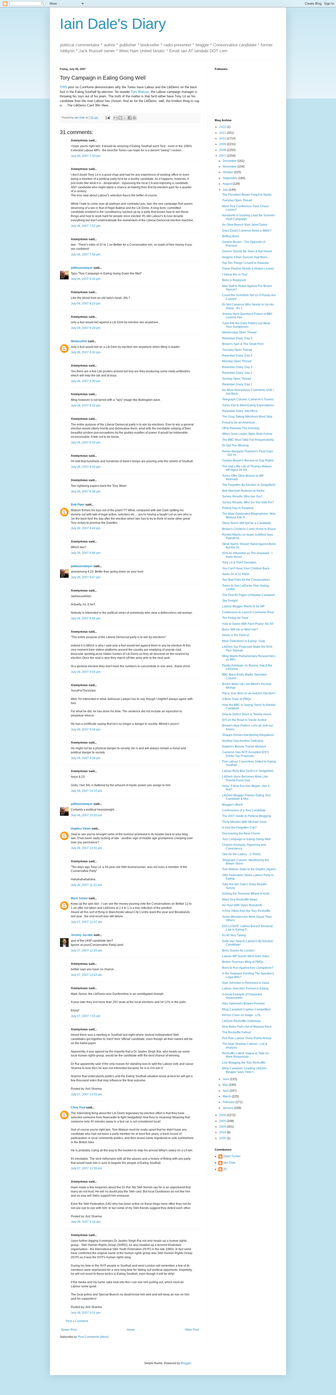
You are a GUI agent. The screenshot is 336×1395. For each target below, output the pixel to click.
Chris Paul (78, 1107)
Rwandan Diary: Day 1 (237, 384)
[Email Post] (107, 117)
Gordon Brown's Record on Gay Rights (248, 460)
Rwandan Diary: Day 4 (237, 355)
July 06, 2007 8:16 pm (85, 279)
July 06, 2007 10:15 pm (86, 791)
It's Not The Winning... (236, 445)
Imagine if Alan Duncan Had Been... (246, 257)
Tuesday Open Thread (237, 200)
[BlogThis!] (120, 117)
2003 (223, 1132)
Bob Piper (78, 504)
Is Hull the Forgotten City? (239, 827)
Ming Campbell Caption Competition (246, 1009)
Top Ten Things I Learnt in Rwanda (245, 263)
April (226, 1090)
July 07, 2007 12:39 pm (86, 1168)
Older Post (192, 1329)
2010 (223, 138)
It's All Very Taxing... (235, 935)
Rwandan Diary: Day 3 (237, 367)
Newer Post (68, 1329)
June (226, 1079)
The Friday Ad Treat (235, 618)
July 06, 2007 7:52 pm (85, 226)
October (228, 172)
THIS (63, 87)
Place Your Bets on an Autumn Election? (249, 693)
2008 (223, 150)
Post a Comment (77, 1321)
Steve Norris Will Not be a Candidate (246, 523)
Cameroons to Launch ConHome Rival (248, 612)
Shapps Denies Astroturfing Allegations (248, 735)
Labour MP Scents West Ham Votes (245, 956)
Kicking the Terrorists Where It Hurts (246, 893)
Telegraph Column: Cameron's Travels (248, 399)
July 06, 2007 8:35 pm (85, 467)
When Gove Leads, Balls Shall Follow (247, 434)
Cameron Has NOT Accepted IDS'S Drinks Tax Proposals (245, 753)
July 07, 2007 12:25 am (86, 950)
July (226, 189)
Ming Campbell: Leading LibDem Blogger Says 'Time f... (244, 1070)
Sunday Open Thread (236, 378)
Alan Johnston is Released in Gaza (245, 983)
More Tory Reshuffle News (239, 899)
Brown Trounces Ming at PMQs (242, 962)
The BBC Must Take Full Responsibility (248, 440)
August (228, 184)
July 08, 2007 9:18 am (85, 1222)
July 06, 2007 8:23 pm (85, 303)
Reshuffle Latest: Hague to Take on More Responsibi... (245, 1055)
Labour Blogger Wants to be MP (243, 606)
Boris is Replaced (234, 280)
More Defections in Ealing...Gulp (243, 641)
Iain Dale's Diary (113, 24)
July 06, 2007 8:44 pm (85, 528)
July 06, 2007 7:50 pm (85, 156)
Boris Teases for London (238, 950)
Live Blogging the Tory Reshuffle (243, 1062)
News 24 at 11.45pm (235, 574)
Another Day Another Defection (242, 741)
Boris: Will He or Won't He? (240, 629)
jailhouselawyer (82, 268)
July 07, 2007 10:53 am (86, 1094)
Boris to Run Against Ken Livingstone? (247, 968)
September (230, 178)
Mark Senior (79, 898)
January (228, 1108)
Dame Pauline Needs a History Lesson (248, 268)
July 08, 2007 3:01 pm (85, 1312)
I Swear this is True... (236, 274)
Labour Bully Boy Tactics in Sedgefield (247, 771)
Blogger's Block (232, 804)
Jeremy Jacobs (82, 935)
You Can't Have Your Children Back (245, 568)
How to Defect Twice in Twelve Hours (246, 714)
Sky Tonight (230, 600)
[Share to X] (124, 117)
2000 (223, 1138)
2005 (223, 1121)
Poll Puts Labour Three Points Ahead (246, 1038)
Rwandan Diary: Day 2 (237, 372)
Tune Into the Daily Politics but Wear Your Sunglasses (246, 325)
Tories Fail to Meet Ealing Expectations (248, 405)
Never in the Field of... (236, 635)
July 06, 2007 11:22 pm (86, 885)
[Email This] (115, 117)
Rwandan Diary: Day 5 (237, 338)
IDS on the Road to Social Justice (244, 720)
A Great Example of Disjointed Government (242, 996)
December (230, 161)
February (229, 1102)
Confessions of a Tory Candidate (244, 810)
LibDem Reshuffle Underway (241, 1021)
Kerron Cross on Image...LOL (241, 1015)
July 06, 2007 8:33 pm (85, 405)
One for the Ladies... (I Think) (241, 854)
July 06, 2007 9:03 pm (85, 672)
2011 (223, 133)
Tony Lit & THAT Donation (239, 562)
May (226, 1085)
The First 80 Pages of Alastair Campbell (248, 595)
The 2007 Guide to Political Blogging (246, 816)
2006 (223, 1115)
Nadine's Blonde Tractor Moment (244, 746)
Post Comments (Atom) (93, 1337)
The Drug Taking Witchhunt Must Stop (247, 416)
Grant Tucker (232, 1156)
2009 (223, 144)
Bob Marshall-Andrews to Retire (243, 491)
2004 (223, 1126)
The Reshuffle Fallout (236, 1032)
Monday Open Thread (236, 361)
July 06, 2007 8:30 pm (85, 352)
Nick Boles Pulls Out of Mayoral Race (247, 1026)
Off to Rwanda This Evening (240, 428)
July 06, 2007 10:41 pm (86, 848)
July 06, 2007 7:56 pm (85, 254)
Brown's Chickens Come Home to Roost (248, 529)
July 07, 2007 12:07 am (86, 922)
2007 (223, 155)
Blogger (186, 1363)
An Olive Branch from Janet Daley (244, 224)
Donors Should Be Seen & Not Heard (247, 251)
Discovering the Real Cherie (241, 833)
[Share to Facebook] (129, 117)
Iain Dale (229, 1162)
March (227, 1096)
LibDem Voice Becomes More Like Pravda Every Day (245, 778)
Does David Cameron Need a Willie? (247, 230)
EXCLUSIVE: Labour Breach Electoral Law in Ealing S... (247, 927)
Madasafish (79, 341)
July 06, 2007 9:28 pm (85, 758)
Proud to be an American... (239, 422)
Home (131, 1329)
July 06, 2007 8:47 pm (85, 577)
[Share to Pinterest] (134, 117)
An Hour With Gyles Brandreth (242, 905)
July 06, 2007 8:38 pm (85, 491)
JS (225, 1169)
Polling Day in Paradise (238, 508)
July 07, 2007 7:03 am (85, 1016)
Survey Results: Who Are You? (242, 496)
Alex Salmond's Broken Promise (243, 1003)
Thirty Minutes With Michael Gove (244, 822)
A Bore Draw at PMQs (236, 699)
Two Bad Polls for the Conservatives (246, 579)
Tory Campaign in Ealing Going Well (246, 839)
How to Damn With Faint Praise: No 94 (247, 624)
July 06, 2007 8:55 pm (85, 618)
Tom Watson (140, 92)
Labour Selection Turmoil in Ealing (245, 988)
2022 (223, 127)
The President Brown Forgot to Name (247, 194)
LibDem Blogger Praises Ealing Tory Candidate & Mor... (246, 797)
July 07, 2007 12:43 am (86, 975)
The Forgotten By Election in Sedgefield (248, 485)
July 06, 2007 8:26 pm (85, 328)
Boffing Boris (230, 236)
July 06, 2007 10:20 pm (86, 815)
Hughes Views (81, 828)
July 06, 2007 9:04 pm (85, 729)
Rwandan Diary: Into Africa (240, 411)
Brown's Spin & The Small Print (242, 344)
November (230, 166)
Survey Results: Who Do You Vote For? (248, 502)
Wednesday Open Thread (239, 332)
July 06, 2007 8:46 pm (85, 553)
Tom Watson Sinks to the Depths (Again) (249, 869)
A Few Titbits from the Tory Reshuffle (246, 911)
